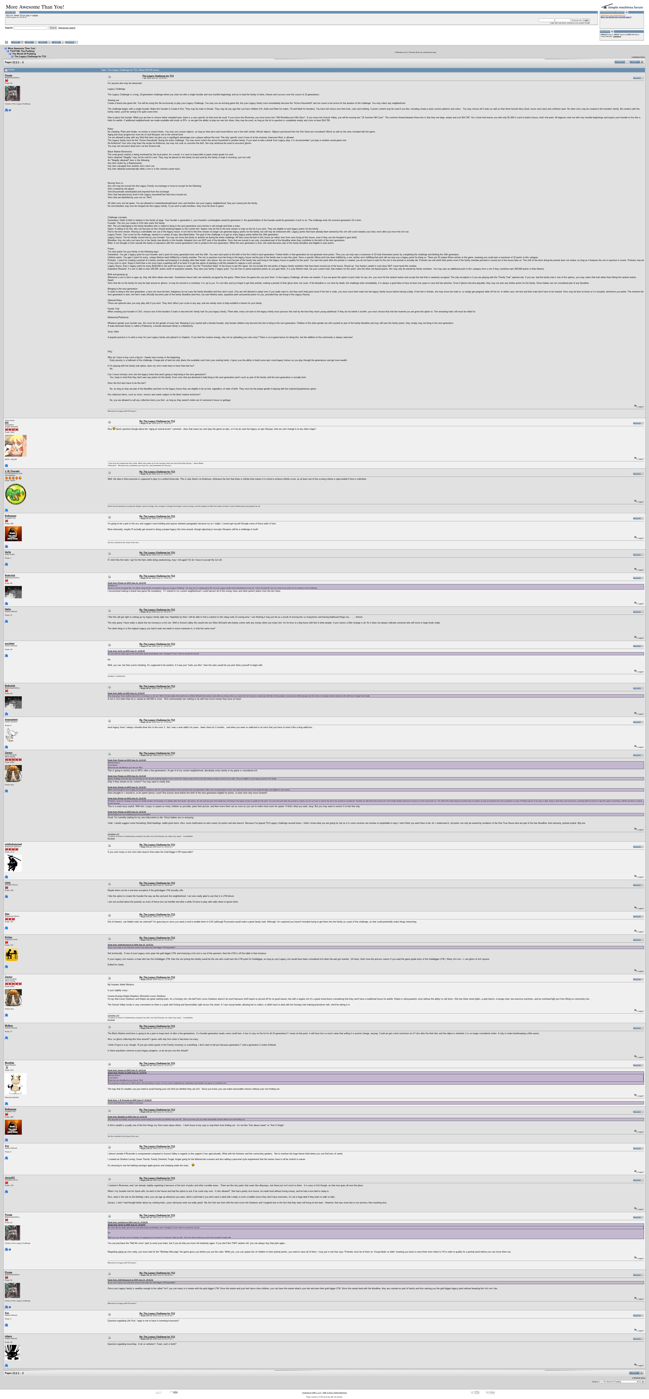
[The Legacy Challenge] (9, 111)
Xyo (7, 1146)
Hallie (8, 609)
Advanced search (66, 28)
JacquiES (10, 1177)
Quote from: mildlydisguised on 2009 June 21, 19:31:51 (130, 945)
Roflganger (10, 516)
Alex (7, 914)
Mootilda (9, 1062)
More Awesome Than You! (21, 48)
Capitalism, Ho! (113, 834)
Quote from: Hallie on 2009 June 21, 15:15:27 (126, 693)
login (28, 15)
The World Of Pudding (24, 54)
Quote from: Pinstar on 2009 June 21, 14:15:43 (127, 583)
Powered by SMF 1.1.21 (311, 1393)
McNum (9, 1025)
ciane (7, 882)
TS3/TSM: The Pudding (22, 51)
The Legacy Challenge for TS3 (30, 56)
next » (642, 57)
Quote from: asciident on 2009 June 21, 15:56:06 (128, 1222)
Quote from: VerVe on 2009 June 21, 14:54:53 (126, 651)
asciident (9, 643)
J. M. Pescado (12, 471)
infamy (8, 1336)
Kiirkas (8, 937)
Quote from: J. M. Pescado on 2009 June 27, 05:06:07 (130, 1100)
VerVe (8, 552)
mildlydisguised (13, 844)
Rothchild (10, 575)
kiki (7, 422)
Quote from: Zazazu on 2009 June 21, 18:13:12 (127, 1070)
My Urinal (111, 838)
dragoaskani (11, 719)
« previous (636, 57)
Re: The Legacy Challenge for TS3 (157, 421)
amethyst (617, 36)
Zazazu (8, 752)
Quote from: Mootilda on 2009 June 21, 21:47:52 (127, 1117)
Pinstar (8, 75)
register (35, 15)
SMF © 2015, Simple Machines (335, 1393)
